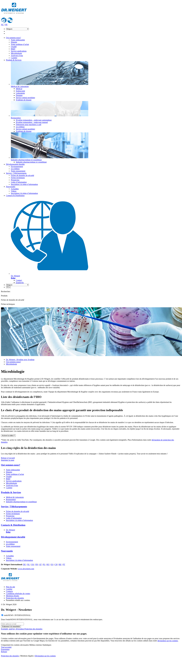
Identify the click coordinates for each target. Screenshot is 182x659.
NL (2, 25)
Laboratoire (20, 93)
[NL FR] (8, 287)
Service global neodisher (25, 98)
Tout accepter (6, 647)
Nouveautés (10, 187)
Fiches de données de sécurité (22, 175)
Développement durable (15, 164)
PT (64, 564)
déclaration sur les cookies (167, 641)
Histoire (14, 42)
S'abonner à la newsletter (11, 626)
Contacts (9, 591)
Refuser (4, 652)
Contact (19, 280)
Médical (19, 89)
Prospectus (15, 180)
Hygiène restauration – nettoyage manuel (32, 122)
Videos (13, 191)
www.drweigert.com (26, 569)
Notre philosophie (18, 40)
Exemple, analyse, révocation (12, 629)
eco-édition (20, 127)
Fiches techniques (18, 178)
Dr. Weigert (10, 531)
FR (6, 25)
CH (56, 564)
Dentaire (19, 95)
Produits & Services (13, 60)
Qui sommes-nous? (13, 38)
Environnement (17, 166)
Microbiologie (16, 53)
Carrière (14, 58)
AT (40, 564)
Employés (20, 282)
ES (52, 564)
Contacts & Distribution (15, 195)
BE (60, 564)
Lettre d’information (19, 182)
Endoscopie (20, 91)
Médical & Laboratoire (15, 497)
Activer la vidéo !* (8, 435)
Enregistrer (5, 649)
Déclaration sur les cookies (45, 656)
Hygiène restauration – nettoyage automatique (34, 120)
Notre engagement (18, 171)
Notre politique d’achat (20, 44)
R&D (13, 49)
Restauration (11, 499)
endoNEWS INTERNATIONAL (17, 615)
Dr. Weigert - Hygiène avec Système (20, 360)
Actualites (15, 189)
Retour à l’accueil (8, 458)
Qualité (14, 47)
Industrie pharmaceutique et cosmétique (31, 162)
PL (44, 564)
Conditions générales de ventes (18, 593)
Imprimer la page (7, 460)
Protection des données (15, 598)
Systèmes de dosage (23, 100)
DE (24, 564)
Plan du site (10, 587)
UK (32, 564)
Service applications (18, 51)
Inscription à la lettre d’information (24, 184)
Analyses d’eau (17, 55)
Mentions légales (12, 596)
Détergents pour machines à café (28, 124)
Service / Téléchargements (16, 173)
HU (48, 564)
